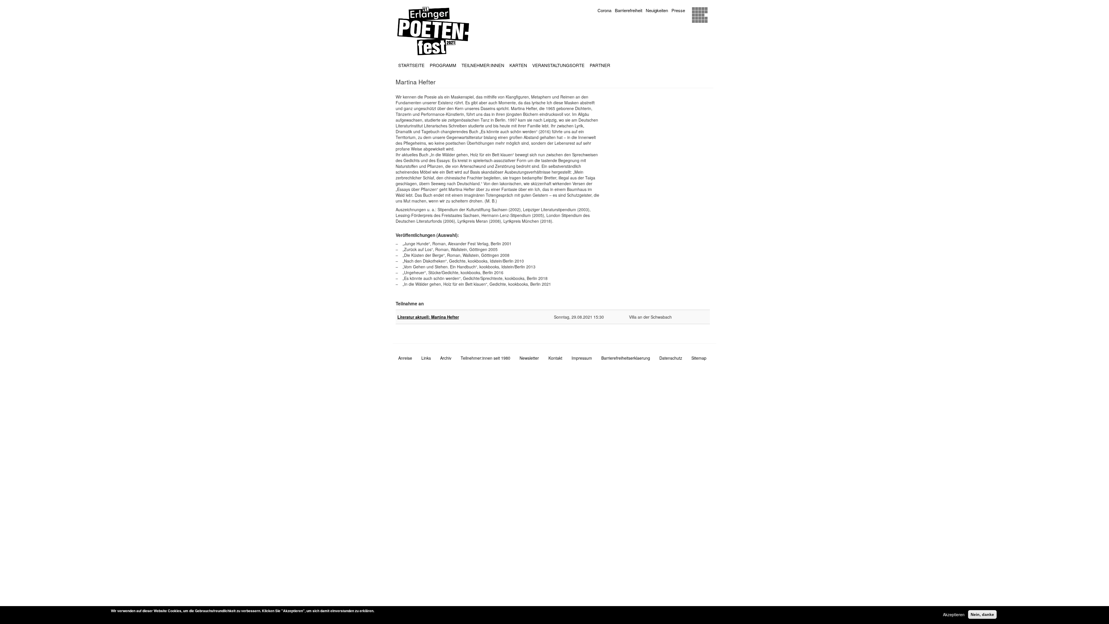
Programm (443, 65)
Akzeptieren (954, 614)
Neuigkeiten (657, 10)
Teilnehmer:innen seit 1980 (485, 358)
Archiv (445, 358)
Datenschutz (670, 358)
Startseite (411, 65)
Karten (518, 65)
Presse (678, 10)
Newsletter (529, 358)
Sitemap (698, 358)
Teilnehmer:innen (483, 65)
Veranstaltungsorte (558, 65)
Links (426, 358)
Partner (600, 65)
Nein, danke (982, 614)
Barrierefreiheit (628, 10)
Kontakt (555, 358)
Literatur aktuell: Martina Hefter (428, 317)
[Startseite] (435, 31)
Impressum (582, 358)
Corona (604, 10)
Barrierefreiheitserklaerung (625, 358)
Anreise (405, 358)
